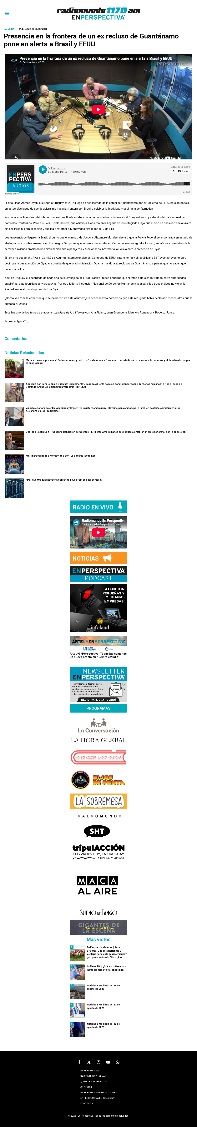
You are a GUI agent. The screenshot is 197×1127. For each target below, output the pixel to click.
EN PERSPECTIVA (89, 1070)
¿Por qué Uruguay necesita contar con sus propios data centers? (64, 479)
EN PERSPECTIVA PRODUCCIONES (98, 1092)
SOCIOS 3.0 (86, 1087)
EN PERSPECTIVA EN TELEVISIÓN (97, 1098)
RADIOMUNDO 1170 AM (93, 1076)
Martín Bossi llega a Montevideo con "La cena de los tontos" (61, 455)
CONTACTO (86, 1103)
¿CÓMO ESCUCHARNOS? (93, 1081)
